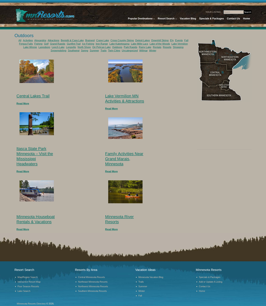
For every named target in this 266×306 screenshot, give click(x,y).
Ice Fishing (88, 44)
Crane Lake (102, 40)
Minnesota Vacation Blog (150, 277)
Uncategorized (130, 50)
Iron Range (102, 44)
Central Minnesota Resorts (91, 277)
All (19, 40)
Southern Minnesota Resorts (92, 291)
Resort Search (166, 18)
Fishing (38, 44)
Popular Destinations (140, 18)
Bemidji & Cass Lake (72, 40)
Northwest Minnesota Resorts (93, 286)
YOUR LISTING (213, 12)
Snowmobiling (58, 50)
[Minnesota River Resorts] (125, 191)
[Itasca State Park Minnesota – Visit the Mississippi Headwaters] (37, 123)
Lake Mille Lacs (139, 44)
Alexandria (40, 40)
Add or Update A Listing (210, 281)
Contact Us (233, 18)
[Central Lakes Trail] (37, 71)
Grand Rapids (57, 44)
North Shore (84, 47)
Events (179, 40)
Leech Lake (58, 47)
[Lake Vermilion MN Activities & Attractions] (125, 70)
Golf (46, 44)
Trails (104, 50)
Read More (22, 103)
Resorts (167, 47)
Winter (152, 50)
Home (246, 18)
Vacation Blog (188, 18)
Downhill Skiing (160, 40)
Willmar (143, 50)
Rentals (157, 47)
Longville (71, 47)
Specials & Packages (211, 18)
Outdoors (117, 47)
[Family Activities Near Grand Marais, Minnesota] (125, 128)
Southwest (73, 50)
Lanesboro (44, 47)
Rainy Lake (145, 47)
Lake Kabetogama (119, 44)
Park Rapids (130, 47)
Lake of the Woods (160, 44)
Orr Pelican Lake (101, 47)
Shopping (178, 47)
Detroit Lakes (142, 40)
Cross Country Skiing (122, 40)
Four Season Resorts (28, 286)
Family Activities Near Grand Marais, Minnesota (124, 158)
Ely (172, 40)
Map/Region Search (28, 277)
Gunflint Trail (74, 44)
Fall (186, 40)
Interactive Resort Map (29, 281)
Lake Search (24, 291)
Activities (28, 40)
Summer (94, 50)
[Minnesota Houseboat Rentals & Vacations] (37, 190)
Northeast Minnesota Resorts (93, 281)
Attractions (53, 40)
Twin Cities (114, 50)
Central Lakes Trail (33, 96)
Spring (84, 50)
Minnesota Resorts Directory (31, 303)
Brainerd (90, 40)
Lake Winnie (30, 47)
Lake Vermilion (179, 44)
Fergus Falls (26, 44)
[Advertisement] (224, 126)
